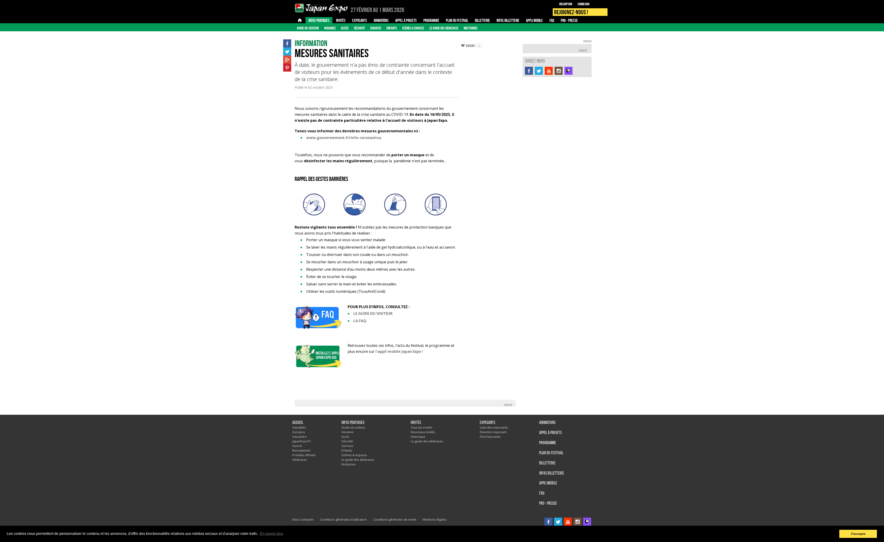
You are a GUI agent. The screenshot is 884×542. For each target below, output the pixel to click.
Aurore (297, 446)
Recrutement (301, 450)
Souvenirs (299, 437)
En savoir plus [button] (271, 534)
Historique (418, 437)
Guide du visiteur (308, 28)
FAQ (541, 493)
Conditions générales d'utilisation (343, 519)
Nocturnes (470, 28)
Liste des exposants (494, 427)
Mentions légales (435, 519)
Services (375, 28)
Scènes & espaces (413, 28)
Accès (345, 28)
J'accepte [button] (858, 534)
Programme (547, 443)
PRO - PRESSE (548, 503)
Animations (547, 422)
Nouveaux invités (423, 432)
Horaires (330, 28)
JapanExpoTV (301, 441)
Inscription (565, 4)
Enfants (392, 28)
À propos (298, 432)
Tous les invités (421, 427)
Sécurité (359, 28)
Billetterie (547, 463)
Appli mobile (548, 483)
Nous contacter (303, 519)
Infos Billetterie (551, 473)
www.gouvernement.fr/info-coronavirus (343, 137)
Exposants (487, 422)
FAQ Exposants (490, 437)
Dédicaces (299, 460)
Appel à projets (550, 433)
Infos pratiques (352, 422)
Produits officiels (304, 455)
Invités (416, 422)
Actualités (299, 427)
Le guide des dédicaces (443, 28)
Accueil (297, 422)
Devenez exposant (493, 432)
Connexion (583, 4)
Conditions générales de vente (394, 519)
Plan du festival (551, 453)
